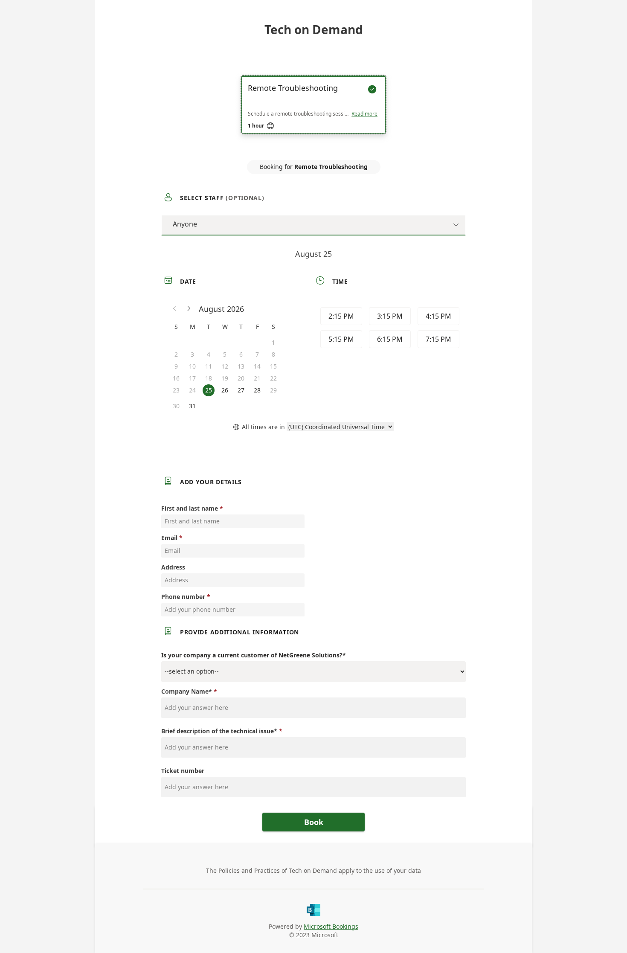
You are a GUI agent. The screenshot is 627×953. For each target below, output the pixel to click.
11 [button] (208, 366)
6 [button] (241, 354)
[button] (175, 309)
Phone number (183, 597)
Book (313, 822)
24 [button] (192, 390)
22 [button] (273, 378)
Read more (364, 114)
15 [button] (273, 366)
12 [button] (224, 366)
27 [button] (241, 390)
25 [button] (208, 390)
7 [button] (257, 354)
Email (169, 538)
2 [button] (176, 354)
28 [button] (257, 390)
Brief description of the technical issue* (219, 731)
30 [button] (176, 406)
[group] (389, 329)
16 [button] (176, 378)
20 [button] (241, 378)
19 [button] (224, 378)
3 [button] (192, 354)
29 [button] (273, 390)
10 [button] (192, 366)
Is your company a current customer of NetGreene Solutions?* (253, 655)
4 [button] (208, 354)
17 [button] (192, 378)
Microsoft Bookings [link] (331, 926)
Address (173, 567)
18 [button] (208, 378)
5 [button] (224, 354)
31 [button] (192, 406)
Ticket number (182, 771)
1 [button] (273, 342)
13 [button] (241, 366)
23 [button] (176, 390)
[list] (313, 112)
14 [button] (257, 366)
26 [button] (224, 390)
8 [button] (273, 354)
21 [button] (257, 378)
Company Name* (186, 691)
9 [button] (176, 366)
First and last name (189, 508)
